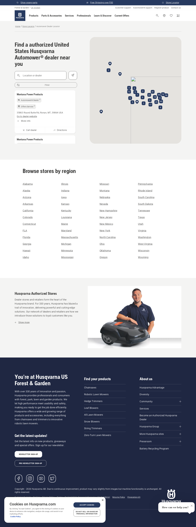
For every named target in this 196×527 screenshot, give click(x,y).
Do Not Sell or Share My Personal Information (87, 513)
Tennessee (144, 210)
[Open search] (157, 15)
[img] (29, 100)
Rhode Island (145, 190)
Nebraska (105, 197)
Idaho (26, 257)
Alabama (28, 184)
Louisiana (66, 217)
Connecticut (29, 224)
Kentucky (66, 210)
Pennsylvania (145, 184)
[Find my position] (73, 75)
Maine (64, 224)
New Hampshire (108, 210)
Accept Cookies (87, 505)
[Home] (20, 15)
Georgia (27, 244)
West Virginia (145, 244)
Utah (140, 224)
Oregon (103, 257)
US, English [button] (35, 8)
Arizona (27, 197)
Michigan (66, 244)
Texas (141, 217)
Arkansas (28, 204)
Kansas (65, 204)
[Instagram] (30, 478)
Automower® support (142, 8)
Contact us (176, 8)
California (28, 210)
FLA (25, 230)
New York (105, 230)
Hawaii (26, 250)
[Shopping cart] (178, 15)
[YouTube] (41, 478)
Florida (26, 237)
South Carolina (146, 197)
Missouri (104, 184)
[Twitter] (52, 478)
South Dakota (145, 204)
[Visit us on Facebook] (19, 478)
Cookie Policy (15, 517)
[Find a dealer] (164, 15)
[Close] (103, 500)
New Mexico (106, 224)
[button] (33, 15)
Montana (105, 190)
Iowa (64, 197)
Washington (144, 237)
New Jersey (106, 217)
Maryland (66, 230)
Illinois (64, 184)
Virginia (142, 230)
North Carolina (108, 237)
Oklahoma (105, 250)
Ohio (102, 244)
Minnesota (67, 250)
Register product (161, 8)
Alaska (26, 190)
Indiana (65, 190)
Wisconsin (143, 250)
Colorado (28, 217)
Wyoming (143, 257)
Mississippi (67, 257)
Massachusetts (69, 237)
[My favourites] (171, 15)
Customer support (123, 8)
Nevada (104, 204)
